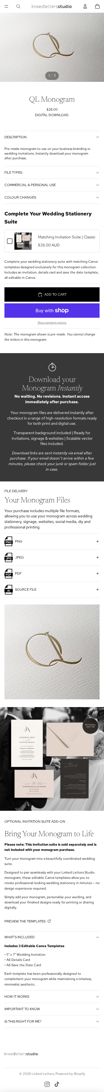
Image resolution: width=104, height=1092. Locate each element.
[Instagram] (47, 1084)
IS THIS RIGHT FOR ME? (22, 1021)
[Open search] (18, 6)
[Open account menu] (85, 6)
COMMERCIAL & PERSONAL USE (30, 185)
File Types (13, 172)
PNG (18, 541)
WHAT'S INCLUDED (19, 937)
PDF (18, 573)
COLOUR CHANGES (20, 197)
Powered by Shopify (70, 1074)
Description (15, 137)
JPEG (19, 557)
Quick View (23, 247)
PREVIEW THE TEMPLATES (25, 921)
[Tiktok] (57, 1084)
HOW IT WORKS (16, 996)
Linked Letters (43, 1074)
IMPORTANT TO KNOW (22, 1009)
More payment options (52, 322)
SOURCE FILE (25, 589)
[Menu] (6, 6)
